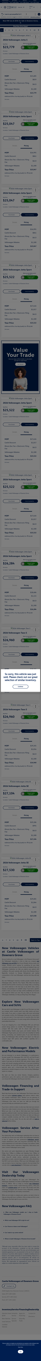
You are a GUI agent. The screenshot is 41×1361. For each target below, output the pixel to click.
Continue (20, 686)
